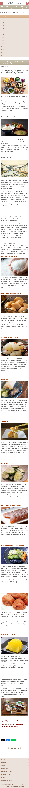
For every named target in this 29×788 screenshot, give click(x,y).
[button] (1, 3)
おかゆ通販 (21, 786)
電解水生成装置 (14, 786)
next (16, 743)
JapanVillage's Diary (15, 748)
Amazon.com (8, 724)
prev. (12, 743)
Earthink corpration (6, 784)
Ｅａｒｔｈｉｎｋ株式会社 (18, 784)
